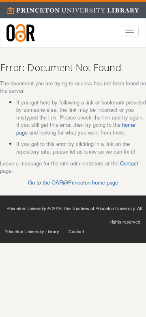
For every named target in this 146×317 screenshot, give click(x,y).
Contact (129, 163)
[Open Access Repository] (20, 33)
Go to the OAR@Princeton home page (73, 182)
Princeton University (26, 208)
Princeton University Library (31, 231)
